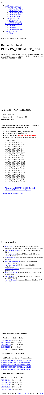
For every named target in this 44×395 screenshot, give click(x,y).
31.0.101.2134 (6, 347)
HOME (7, 5)
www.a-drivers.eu (10, 254)
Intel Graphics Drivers (16, 9)
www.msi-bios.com (11, 265)
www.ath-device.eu (11, 276)
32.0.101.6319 (6, 345)
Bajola (41, 393)
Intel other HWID (14, 16)
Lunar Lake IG (26, 365)
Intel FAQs (12, 26)
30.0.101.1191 (5, 380)
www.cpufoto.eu (10, 280)
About (11, 33)
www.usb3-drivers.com (12, 261)
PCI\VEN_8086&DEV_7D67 (11, 360)
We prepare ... (13, 20)
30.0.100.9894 (6, 389)
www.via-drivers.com (12, 269)
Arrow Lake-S (26, 360)
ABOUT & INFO (11, 31)
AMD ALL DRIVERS (12, 18)
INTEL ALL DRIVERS (13, 7)
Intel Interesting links (16, 29)
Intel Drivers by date (15, 11)
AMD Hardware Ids (15, 22)
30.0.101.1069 (6, 382)
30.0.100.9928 (6, 385)
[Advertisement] (22, 83)
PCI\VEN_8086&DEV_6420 (10, 369)
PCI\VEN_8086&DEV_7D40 (11, 362)
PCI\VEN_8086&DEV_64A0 (11, 367)
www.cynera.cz (10, 246)
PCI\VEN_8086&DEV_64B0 (11, 365)
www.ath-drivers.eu (11, 250)
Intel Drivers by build (16, 13)
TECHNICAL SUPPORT (13, 24)
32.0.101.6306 (6, 340)
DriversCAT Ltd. (23, 393)
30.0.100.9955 (6, 387)
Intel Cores (12, 27)
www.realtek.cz (10, 258)
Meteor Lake (25, 362)
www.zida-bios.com (11, 272)
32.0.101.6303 (6, 342)
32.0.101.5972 (6, 349)
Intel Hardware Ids (15, 14)
